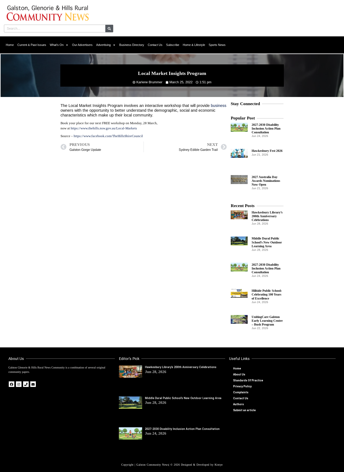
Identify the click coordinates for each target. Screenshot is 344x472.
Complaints (240, 392)
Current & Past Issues (31, 45)
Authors (238, 404)
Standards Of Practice (248, 380)
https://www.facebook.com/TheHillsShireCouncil (108, 136)
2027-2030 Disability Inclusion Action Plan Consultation (266, 128)
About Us (239, 374)
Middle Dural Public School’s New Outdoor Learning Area (267, 242)
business (218, 105)
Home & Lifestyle (194, 45)
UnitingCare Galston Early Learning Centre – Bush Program (267, 320)
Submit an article (244, 410)
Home (10, 45)
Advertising (103, 45)
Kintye (219, 464)
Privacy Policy (242, 386)
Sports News (217, 45)
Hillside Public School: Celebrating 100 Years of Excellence (267, 294)
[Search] (109, 28)
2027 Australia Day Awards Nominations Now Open (266, 180)
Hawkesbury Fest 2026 (267, 150)
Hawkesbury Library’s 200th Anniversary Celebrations (267, 216)
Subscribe (172, 45)
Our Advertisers (82, 45)
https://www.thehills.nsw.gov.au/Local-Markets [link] (104, 128)
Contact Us (155, 45)
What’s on (57, 45)
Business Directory (131, 45)
